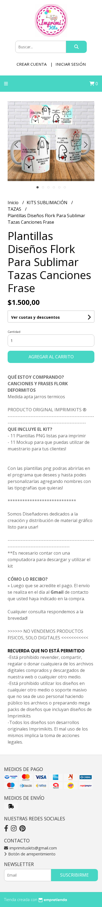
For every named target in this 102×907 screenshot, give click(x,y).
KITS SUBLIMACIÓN (48, 203)
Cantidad (14, 332)
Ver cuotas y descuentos (35, 317)
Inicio (14, 203)
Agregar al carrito (51, 357)
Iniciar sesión (70, 64)
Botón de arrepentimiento (31, 854)
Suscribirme (74, 875)
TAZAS (15, 209)
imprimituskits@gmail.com (32, 848)
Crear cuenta (32, 64)
